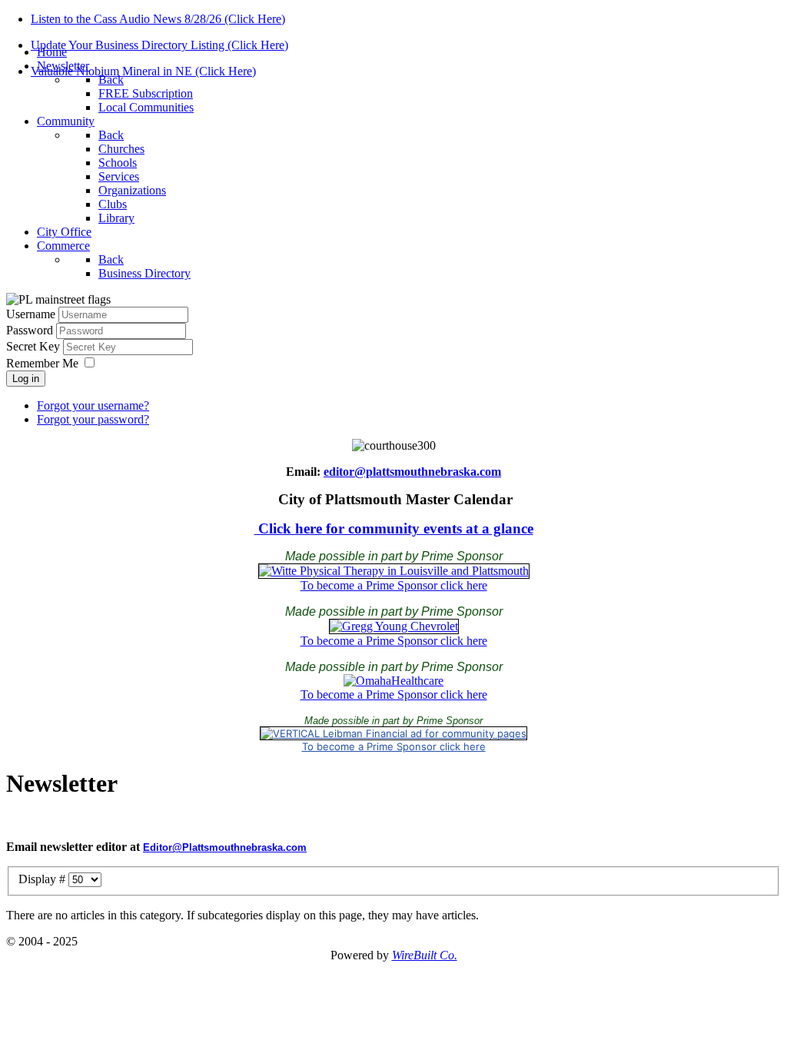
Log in (25, 378)
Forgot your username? (93, 405)
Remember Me (42, 363)
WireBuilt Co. (424, 955)
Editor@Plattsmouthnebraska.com (225, 847)
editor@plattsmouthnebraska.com (412, 471)
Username (30, 314)
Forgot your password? (93, 419)
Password (31, 330)
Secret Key (34, 346)
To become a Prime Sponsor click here (394, 585)
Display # (43, 879)
